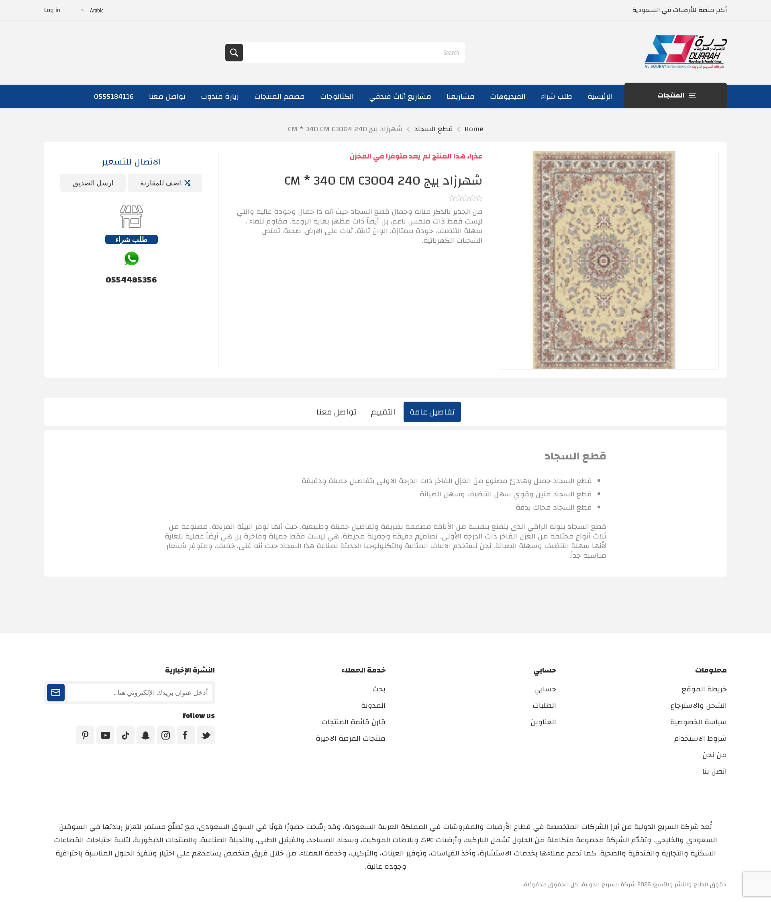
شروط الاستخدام (700, 738)
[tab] (432, 412)
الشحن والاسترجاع (699, 705)
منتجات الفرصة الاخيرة (351, 738)
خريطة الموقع (704, 689)
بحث (234, 52)
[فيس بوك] (186, 735)
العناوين (543, 722)
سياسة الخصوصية (698, 722)
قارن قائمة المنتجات (353, 722)
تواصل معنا (336, 411)
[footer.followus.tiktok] (125, 735)
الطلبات (544, 705)
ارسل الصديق (93, 182)
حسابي (545, 689)
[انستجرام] (166, 735)
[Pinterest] (85, 735)
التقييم (383, 411)
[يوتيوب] (105, 735)
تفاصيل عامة (432, 411)
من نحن (714, 755)
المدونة (373, 705)
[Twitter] (206, 735)
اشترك (56, 692)
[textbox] (353, 52)
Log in (52, 10)
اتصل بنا (714, 771)
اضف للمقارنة (160, 182)
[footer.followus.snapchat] (146, 735)
